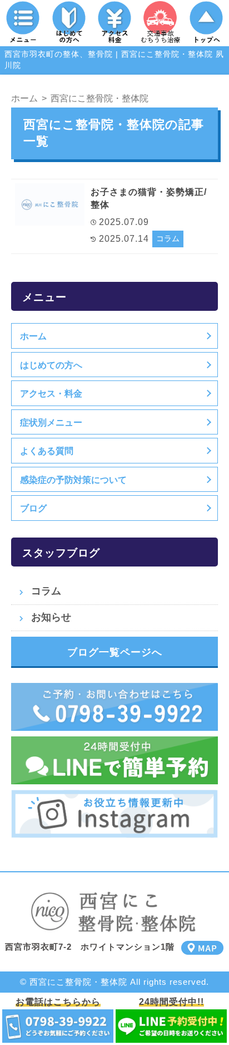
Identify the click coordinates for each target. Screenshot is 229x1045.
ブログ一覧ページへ (114, 652)
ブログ (33, 508)
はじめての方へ (51, 365)
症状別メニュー (51, 422)
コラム (168, 238)
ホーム (33, 336)
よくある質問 (46, 451)
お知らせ (51, 617)
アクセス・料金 (51, 393)
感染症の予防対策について (73, 480)
